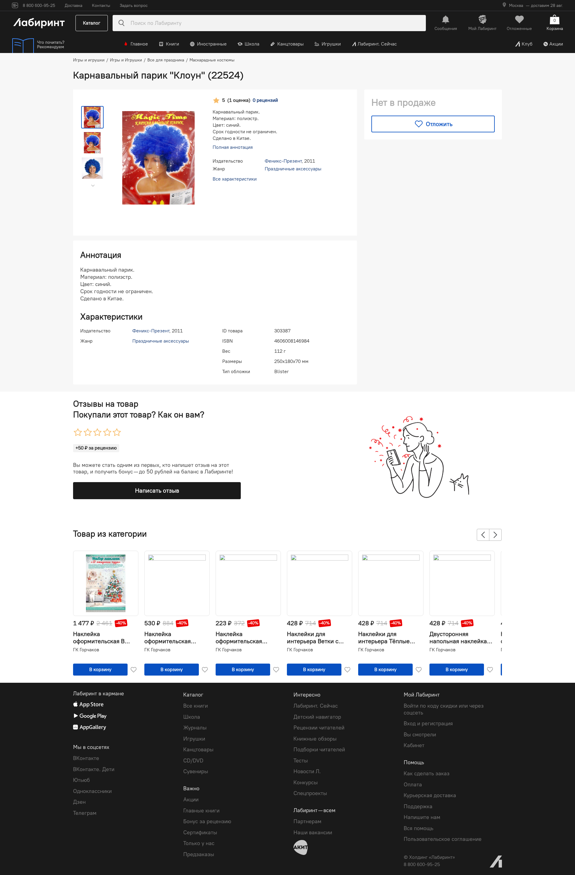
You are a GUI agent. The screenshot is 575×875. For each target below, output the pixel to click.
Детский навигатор (317, 717)
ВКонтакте (86, 758)
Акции (556, 44)
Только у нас (198, 843)
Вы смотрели (420, 734)
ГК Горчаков (86, 650)
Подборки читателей (319, 749)
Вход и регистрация (428, 723)
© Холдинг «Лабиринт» (429, 857)
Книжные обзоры (315, 738)
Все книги (195, 706)
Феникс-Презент (283, 161)
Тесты (300, 760)
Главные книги (201, 810)
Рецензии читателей (318, 727)
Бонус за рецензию (207, 821)
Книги (172, 44)
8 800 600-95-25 (422, 864)
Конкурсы (305, 782)
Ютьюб (81, 780)
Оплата (413, 784)
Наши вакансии (312, 832)
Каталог (91, 23)
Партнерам (307, 821)
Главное (139, 44)
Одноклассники (92, 791)
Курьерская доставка (430, 795)
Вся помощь (418, 828)
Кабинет (414, 745)
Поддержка (418, 806)
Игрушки (331, 44)
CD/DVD (193, 760)
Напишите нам (422, 817)
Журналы (195, 727)
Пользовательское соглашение (443, 839)
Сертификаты (200, 832)
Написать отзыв (157, 490)
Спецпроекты (310, 793)
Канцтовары (290, 44)
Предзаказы (198, 854)
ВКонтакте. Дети (93, 769)
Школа (252, 44)
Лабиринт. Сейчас (377, 44)
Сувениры (195, 771)
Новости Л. (307, 771)
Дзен (79, 802)
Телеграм (84, 813)
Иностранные (212, 44)
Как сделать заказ (427, 773)
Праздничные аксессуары (293, 169)
